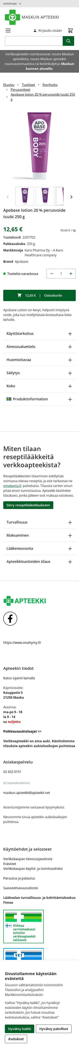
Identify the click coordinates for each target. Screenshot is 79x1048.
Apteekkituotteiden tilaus (28, 561)
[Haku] (68, 41)
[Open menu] (8, 30)
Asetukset (16, 1039)
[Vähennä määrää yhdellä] (51, 273)
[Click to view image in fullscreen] (39, 146)
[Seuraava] (71, 197)
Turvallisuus (17, 522)
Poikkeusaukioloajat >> (22, 731)
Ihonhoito (50, 85)
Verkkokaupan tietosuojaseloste (27, 859)
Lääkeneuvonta (19, 548)
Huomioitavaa (18, 359)
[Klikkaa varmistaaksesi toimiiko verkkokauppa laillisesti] (39, 926)
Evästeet (9, 864)
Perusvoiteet (20, 89)
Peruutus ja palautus (19, 878)
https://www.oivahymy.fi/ (22, 642)
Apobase (21, 261)
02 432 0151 (12, 772)
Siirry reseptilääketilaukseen (28, 505)
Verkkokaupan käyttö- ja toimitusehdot (33, 868)
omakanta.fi (12, 486)
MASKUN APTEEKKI (40, 17)
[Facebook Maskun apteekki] (39, 619)
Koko (10, 385)
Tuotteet (28, 85)
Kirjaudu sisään (50, 30)
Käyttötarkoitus (20, 333)
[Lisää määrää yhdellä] (71, 273)
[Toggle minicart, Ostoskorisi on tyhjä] (70, 30)
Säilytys (13, 372)
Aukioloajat (10, 3)
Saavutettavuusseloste (20, 888)
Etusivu (8, 85)
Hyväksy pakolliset (53, 1029)
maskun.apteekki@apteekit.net (26, 792)
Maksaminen (17, 535)
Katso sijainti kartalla (19, 678)
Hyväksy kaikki (19, 1029)
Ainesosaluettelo (20, 346)
